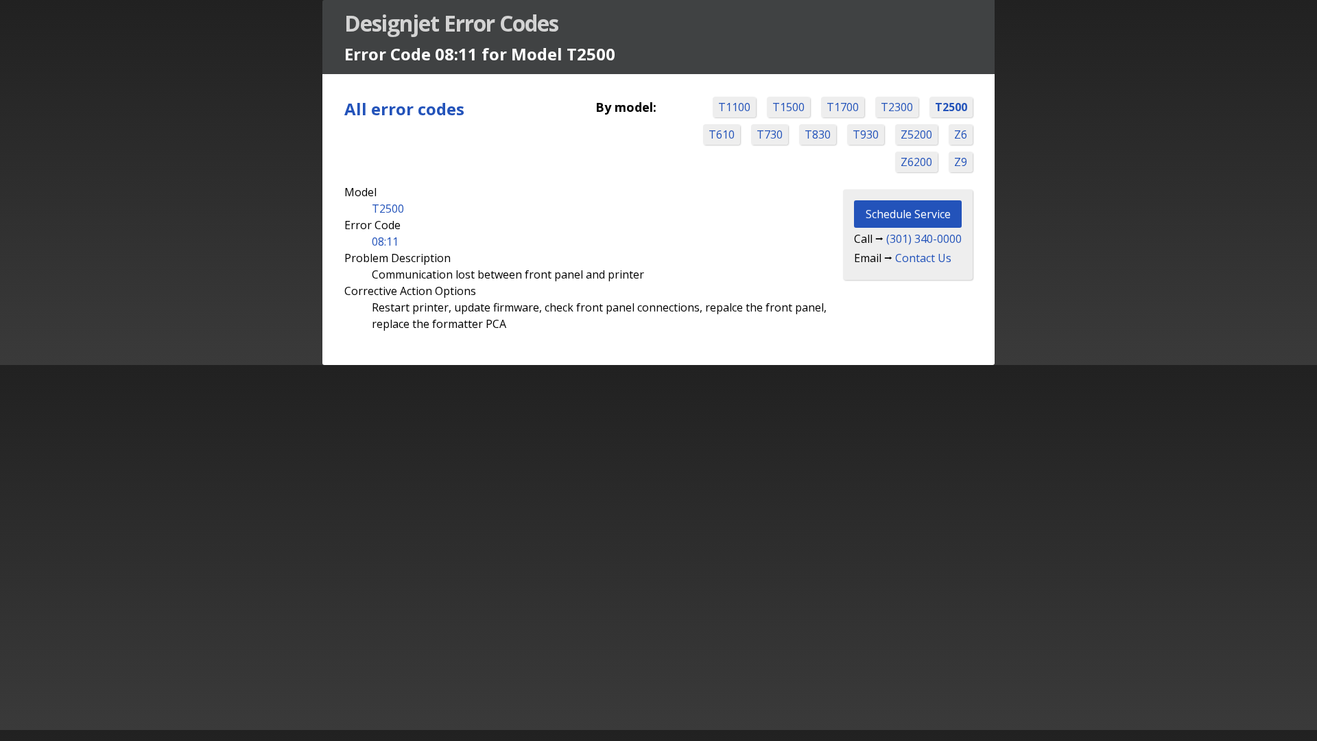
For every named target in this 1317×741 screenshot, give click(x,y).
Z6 (960, 134)
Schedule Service (908, 214)
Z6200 (916, 161)
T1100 (734, 107)
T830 (818, 134)
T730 (770, 134)
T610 (722, 134)
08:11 (385, 241)
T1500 (788, 107)
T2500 (951, 107)
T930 (866, 134)
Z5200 (916, 134)
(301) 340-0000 (924, 238)
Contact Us (923, 258)
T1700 (843, 107)
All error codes (404, 108)
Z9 (960, 161)
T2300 (897, 107)
